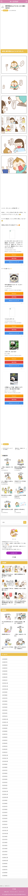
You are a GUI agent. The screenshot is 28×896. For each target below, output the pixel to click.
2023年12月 (5, 755)
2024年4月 (4, 743)
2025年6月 (4, 701)
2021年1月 (4, 854)
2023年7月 (4, 770)
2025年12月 (5, 683)
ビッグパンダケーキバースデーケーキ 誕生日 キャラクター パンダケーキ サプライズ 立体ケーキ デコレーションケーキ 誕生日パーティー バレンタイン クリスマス (14, 244)
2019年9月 (4, 872)
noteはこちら (14, 553)
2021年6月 (4, 842)
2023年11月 (5, 758)
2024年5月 (4, 740)
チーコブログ (14, 1)
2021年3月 (4, 851)
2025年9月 (4, 692)
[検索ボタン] (1, 1)
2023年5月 (4, 776)
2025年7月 (4, 698)
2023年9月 (4, 764)
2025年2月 (4, 713)
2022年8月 (4, 803)
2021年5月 (4, 845)
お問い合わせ (6, 891)
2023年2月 (4, 785)
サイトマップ (21, 891)
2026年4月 (4, 671)
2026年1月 (4, 680)
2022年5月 (4, 812)
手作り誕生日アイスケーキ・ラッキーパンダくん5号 (13, 285)
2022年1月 (4, 824)
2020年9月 (4, 863)
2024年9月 (4, 728)
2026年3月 (4, 674)
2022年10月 (5, 797)
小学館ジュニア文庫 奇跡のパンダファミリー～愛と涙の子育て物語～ (13, 388)
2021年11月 (5, 830)
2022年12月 (5, 791)
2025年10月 (5, 689)
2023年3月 (4, 782)
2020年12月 (5, 857)
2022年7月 (4, 806)
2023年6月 (4, 773)
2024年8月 (4, 731)
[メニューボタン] (26, 1)
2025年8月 (4, 695)
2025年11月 (5, 686)
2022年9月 (4, 800)
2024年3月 (4, 746)
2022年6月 (4, 809)
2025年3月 (4, 710)
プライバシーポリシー (14, 891)
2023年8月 (4, 767)
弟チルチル (5, 10)
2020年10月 (5, 860)
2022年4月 (4, 815)
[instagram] (13, 557)
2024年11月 (5, 722)
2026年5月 (4, 668)
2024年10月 (5, 725)
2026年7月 (4, 662)
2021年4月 (4, 848)
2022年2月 (4, 821)
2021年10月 (5, 833)
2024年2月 (4, 749)
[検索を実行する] (24, 522)
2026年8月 (4, 659)
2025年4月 (4, 707)
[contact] (15, 557)
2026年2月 (4, 677)
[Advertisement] (14, 30)
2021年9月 (4, 836)
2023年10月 (5, 761)
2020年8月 (4, 866)
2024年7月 (4, 734)
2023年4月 (4, 779)
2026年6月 (4, 665)
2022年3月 (4, 818)
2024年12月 (5, 719)
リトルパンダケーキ (9, 319)
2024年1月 (4, 752)
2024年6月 (4, 737)
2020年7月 (4, 869)
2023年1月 (4, 788)
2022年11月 (5, 794)
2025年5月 (4, 704)
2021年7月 (4, 839)
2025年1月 (4, 716)
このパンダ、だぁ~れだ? (10, 351)
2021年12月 (5, 827)
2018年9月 (4, 875)
